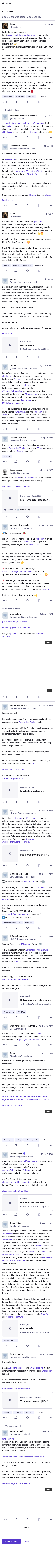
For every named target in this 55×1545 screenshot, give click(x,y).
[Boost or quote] (15, 102)
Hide (48, 642)
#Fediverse (40, 1245)
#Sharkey (40, 539)
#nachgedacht (8, 1105)
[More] (51, 102)
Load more (27, 1527)
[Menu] (50, 1541)
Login (26, 1541)
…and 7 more (41, 97)
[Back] (3, 3)
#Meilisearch (34, 545)
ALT (49, 690)
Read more (7, 200)
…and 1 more (38, 265)
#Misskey (31, 1251)
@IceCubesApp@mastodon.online (17, 571)
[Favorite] (27, 102)
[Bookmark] (39, 102)
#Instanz (45, 589)
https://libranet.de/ (17, 1260)
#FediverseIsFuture (14, 1317)
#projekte (19, 1105)
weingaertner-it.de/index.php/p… (16, 842)
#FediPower (46, 1314)
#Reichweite (7, 1234)
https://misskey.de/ (10, 1254)
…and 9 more (44, 1140)
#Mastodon (26, 542)
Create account (11, 1541)
